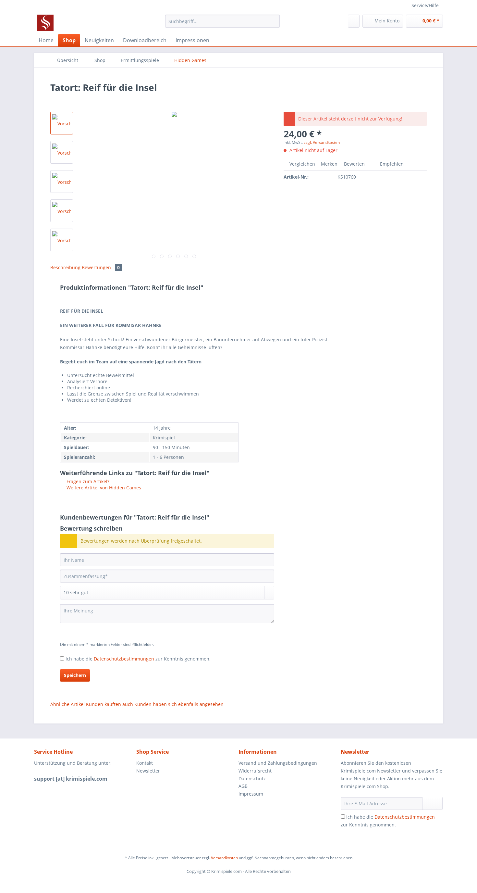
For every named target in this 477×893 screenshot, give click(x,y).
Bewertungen (101, 267)
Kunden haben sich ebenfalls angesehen (179, 704)
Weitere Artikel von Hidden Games (103, 487)
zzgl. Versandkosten (322, 142)
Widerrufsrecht (255, 771)
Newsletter (148, 771)
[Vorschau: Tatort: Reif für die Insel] (61, 123)
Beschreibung (65, 267)
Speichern (75, 675)
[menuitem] (222, 24)
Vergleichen (301, 164)
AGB (243, 786)
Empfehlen (391, 164)
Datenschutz (252, 778)
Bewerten (354, 164)
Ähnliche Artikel (67, 704)
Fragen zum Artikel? (87, 481)
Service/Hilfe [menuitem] (425, 5)
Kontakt (144, 763)
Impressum (250, 794)
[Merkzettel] (354, 21)
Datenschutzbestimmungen (124, 659)
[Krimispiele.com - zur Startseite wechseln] (45, 23)
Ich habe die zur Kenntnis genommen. (138, 659)
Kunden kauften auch (109, 704)
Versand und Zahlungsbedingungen (277, 763)
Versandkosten (224, 858)
